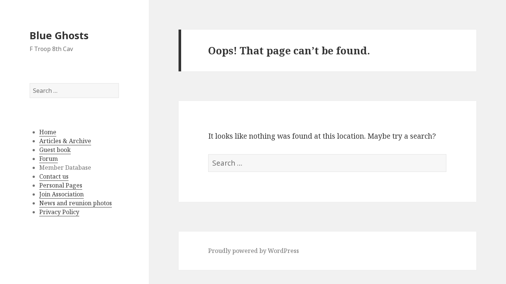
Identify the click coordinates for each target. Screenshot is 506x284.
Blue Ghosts (59, 35)
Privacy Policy (59, 212)
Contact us (54, 176)
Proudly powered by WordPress (253, 251)
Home (47, 132)
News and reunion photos (75, 203)
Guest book (55, 150)
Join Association (61, 194)
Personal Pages (60, 185)
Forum (48, 159)
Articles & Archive (65, 141)
